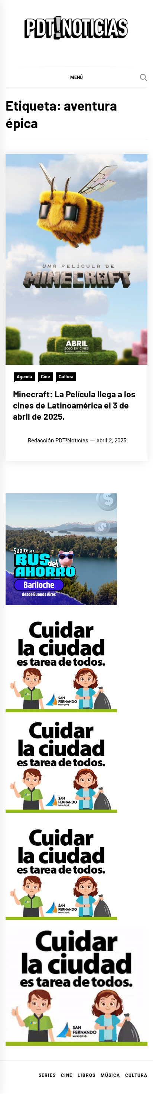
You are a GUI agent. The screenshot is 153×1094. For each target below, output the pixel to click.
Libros (86, 1075)
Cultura (66, 376)
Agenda (24, 376)
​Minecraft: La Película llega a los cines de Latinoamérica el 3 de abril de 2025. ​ (74, 405)
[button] (76, 77)
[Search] (143, 77)
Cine (45, 376)
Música (110, 1075)
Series (47, 1075)
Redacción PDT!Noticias (58, 440)
